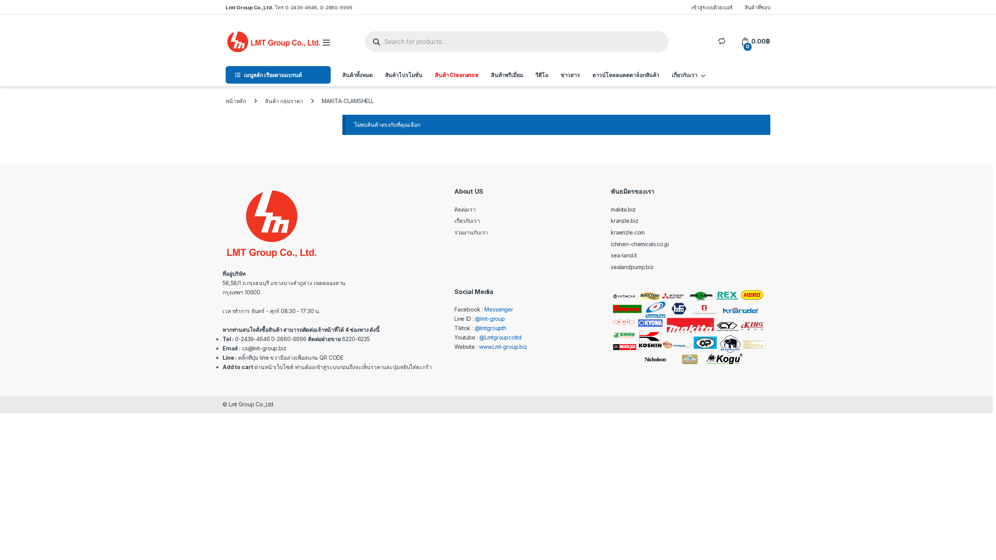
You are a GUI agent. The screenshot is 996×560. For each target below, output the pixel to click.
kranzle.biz (624, 220)
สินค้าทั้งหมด (357, 75)
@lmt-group (490, 318)
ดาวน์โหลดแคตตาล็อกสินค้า (626, 75)
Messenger (498, 309)
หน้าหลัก (236, 101)
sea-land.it (624, 255)
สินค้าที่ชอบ (757, 7)
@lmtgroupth (491, 328)
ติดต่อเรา (465, 209)
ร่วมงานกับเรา (471, 232)
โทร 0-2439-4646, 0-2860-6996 (289, 7)
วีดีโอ (541, 75)
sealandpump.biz (632, 267)
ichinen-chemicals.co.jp (640, 244)
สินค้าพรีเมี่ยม (507, 75)
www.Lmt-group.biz (503, 346)
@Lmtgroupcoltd (500, 337)
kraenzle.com (628, 232)
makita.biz (623, 209)
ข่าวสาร (570, 75)
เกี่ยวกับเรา (685, 75)
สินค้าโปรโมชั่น (404, 75)
